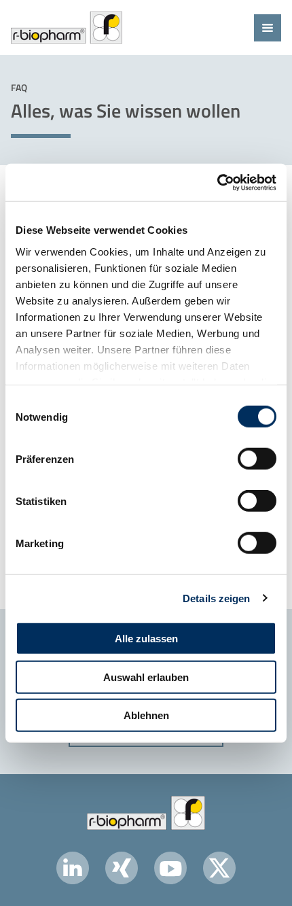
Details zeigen (216, 598)
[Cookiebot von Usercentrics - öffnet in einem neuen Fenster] (217, 182)
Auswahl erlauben (146, 676)
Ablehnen (146, 715)
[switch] (257, 459)
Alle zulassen (146, 638)
